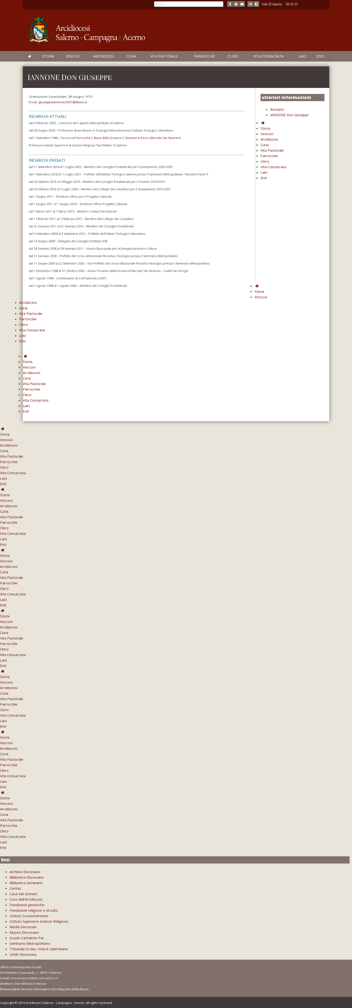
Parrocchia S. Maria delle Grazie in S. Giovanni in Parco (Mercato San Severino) (128, 138)
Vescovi (72, 56)
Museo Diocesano (24, 932)
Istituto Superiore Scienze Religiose (39, 921)
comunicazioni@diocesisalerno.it (34, 978)
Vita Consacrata (268, 56)
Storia (48, 56)
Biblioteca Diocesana (27, 877)
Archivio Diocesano (25, 871)
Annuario (277, 109)
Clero (233, 56)
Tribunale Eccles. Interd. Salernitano (39, 948)
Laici (302, 56)
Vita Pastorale (164, 56)
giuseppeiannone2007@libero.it (63, 102)
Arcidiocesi (103, 56)
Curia (131, 56)
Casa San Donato (23, 893)
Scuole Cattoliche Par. (27, 937)
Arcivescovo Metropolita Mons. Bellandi (62, 61)
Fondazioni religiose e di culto (34, 910)
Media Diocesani (23, 926)
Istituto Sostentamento (29, 915)
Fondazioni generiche (27, 904)
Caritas (15, 888)
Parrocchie (204, 56)
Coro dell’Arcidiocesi (26, 899)
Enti (320, 56)
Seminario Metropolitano (30, 943)
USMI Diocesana (23, 954)
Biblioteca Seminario (26, 882)
